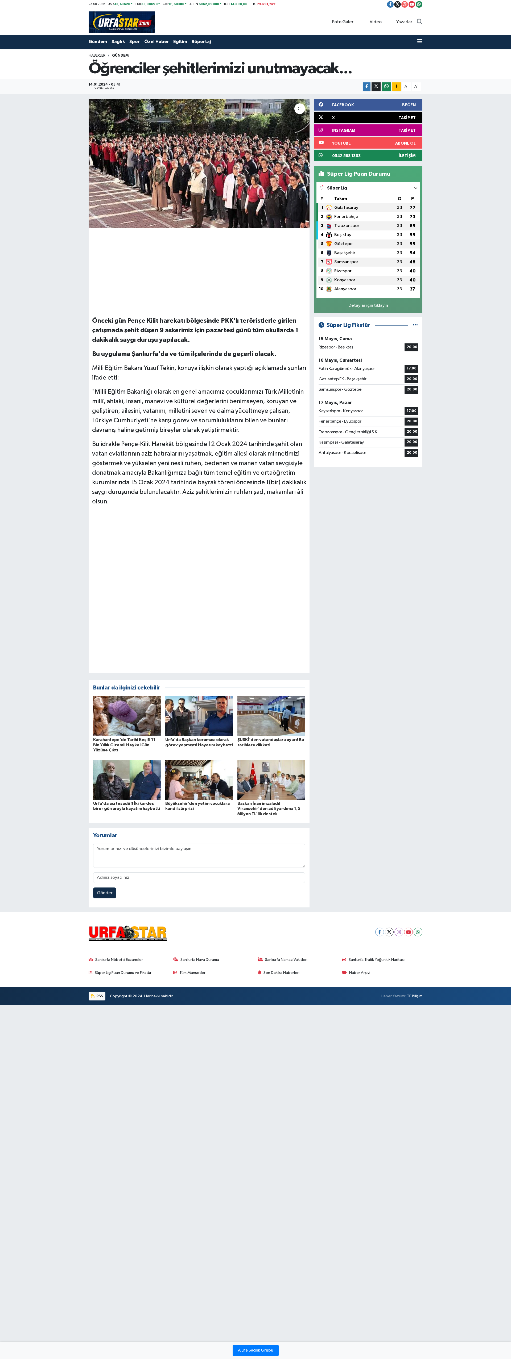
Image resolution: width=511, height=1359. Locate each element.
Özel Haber (156, 41)
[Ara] (419, 22)
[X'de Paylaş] (376, 86)
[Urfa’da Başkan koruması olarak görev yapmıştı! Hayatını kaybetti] (199, 716)
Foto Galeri (343, 22)
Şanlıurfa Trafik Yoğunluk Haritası (377, 960)
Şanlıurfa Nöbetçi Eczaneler (119, 960)
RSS (99, 996)
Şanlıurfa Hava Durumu (199, 960)
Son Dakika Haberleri (281, 973)
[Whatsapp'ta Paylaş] (386, 86)
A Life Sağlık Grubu (255, 1350)
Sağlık (118, 41)
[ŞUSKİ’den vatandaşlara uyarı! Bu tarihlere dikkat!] (271, 716)
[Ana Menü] (419, 41)
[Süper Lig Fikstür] (415, 325)
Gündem (98, 41)
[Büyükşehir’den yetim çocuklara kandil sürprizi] (199, 779)
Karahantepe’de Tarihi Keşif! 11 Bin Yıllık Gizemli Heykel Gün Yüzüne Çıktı (124, 745)
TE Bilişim (414, 996)
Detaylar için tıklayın (368, 305)
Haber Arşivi (359, 973)
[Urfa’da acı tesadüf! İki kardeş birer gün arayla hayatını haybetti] (127, 779)
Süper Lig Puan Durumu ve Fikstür (123, 973)
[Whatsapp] (418, 932)
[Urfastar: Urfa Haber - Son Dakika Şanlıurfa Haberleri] (122, 22)
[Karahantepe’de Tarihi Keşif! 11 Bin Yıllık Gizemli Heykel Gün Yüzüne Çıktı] (127, 716)
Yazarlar (404, 22)
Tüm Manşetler (192, 973)
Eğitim (180, 41)
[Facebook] (379, 932)
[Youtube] (408, 932)
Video (376, 22)
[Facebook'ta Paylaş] (366, 86)
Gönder (105, 893)
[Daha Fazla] (396, 86)
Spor (134, 41)
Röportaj (201, 41)
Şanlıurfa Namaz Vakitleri (286, 960)
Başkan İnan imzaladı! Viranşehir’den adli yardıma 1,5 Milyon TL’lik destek (268, 808)
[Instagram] (398, 932)
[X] (389, 932)
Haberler (97, 55)
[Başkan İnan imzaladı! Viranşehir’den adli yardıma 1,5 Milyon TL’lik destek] (271, 779)
